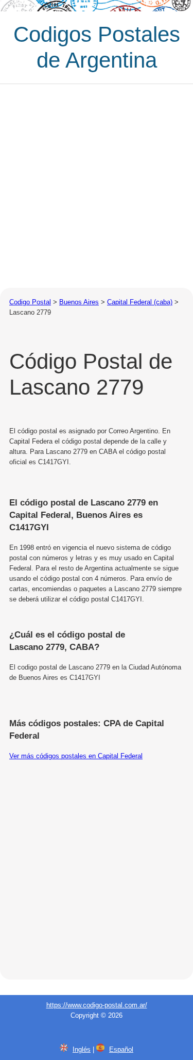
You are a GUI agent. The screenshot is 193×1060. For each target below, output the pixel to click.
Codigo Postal (30, 302)
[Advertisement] (96, 186)
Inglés (82, 1049)
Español (121, 1049)
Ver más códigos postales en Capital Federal (76, 756)
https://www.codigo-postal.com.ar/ (96, 1005)
